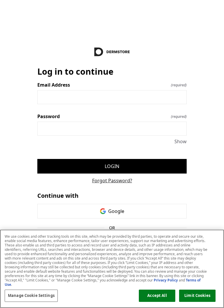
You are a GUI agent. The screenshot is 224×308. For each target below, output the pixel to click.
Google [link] (116, 211)
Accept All (157, 295)
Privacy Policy (166, 280)
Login (112, 166)
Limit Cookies (197, 295)
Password (112, 116)
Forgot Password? (112, 180)
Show (180, 141)
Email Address (112, 85)
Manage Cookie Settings (31, 295)
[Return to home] (112, 52)
